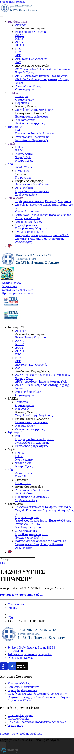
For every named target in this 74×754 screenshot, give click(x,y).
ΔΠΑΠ (19, 45)
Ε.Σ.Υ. (19, 150)
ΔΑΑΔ (19, 35)
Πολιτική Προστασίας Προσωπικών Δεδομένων (37, 721)
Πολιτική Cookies (18, 718)
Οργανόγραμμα (24, 89)
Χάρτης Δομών (24, 153)
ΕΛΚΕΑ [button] (13, 398)
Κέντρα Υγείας (24, 160)
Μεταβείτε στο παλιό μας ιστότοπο (21, 733)
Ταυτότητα (21, 96)
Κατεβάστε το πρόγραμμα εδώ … (21, 594)
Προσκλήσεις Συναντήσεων (32, 191)
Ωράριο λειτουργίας (27, 211)
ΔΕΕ (18, 55)
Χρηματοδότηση (25, 119)
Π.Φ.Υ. (19, 147)
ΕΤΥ (18, 52)
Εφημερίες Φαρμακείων (22, 690)
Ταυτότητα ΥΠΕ (17, 21)
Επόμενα (13, 607)
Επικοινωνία (15, 197)
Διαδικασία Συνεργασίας (30, 123)
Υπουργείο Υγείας (18, 683)
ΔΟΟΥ (19, 42)
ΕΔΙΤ (18, 130)
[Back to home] (19, 11)
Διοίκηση (20, 25)
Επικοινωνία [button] (15, 503)
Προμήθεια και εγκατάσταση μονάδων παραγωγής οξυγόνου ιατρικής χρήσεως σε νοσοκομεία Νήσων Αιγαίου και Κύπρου (39, 697)
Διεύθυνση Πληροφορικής (31, 58)
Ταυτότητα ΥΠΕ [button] (17, 327)
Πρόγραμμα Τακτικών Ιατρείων (34, 133)
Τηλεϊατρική (15, 126)
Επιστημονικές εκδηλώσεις (31, 116)
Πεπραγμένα (23, 177)
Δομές (11, 143)
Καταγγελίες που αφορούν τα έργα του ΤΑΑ (42, 235)
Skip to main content (12, 1)
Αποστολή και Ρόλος (28, 86)
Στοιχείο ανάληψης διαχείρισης (34, 109)
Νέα (10, 164)
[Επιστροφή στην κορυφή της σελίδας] (3, 746)
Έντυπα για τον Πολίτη (29, 231)
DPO (18, 48)
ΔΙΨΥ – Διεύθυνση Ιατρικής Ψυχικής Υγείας (41, 75)
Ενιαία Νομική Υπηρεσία (30, 31)
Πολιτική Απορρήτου (20, 715)
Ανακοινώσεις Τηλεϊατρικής (32, 136)
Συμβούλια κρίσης (26, 194)
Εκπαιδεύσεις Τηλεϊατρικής (31, 140)
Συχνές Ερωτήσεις (26, 225)
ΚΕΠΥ (19, 38)
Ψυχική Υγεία (23, 157)
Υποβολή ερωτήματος (28, 221)
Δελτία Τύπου (23, 167)
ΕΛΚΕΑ (13, 92)
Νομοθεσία (22, 103)
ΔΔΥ (18, 62)
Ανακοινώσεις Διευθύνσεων (32, 184)
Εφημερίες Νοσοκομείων (23, 686)
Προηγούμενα (16, 604)
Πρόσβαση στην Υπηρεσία (31, 228)
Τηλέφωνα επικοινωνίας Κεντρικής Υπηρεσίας (43, 201)
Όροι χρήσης (15, 725)
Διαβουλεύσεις (24, 187)
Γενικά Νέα (22, 170)
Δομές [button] (11, 449)
